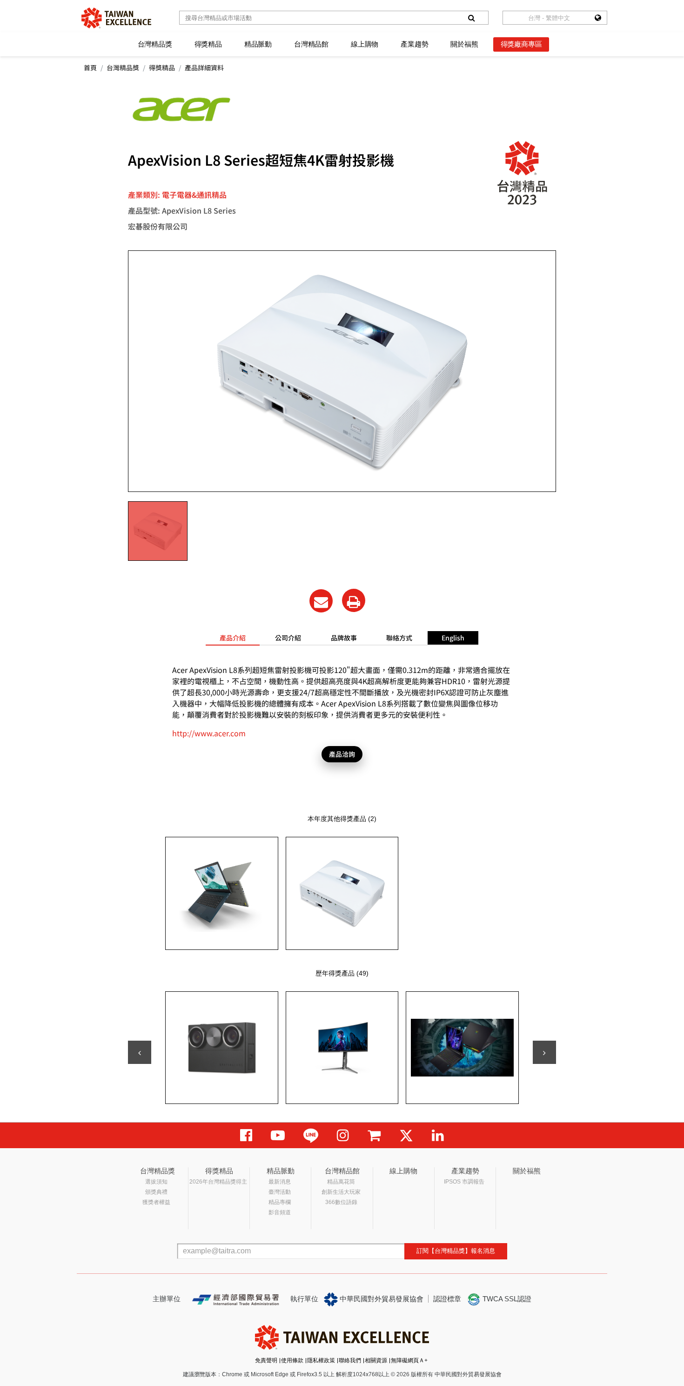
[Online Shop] (374, 1135)
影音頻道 (279, 1212)
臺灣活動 (279, 1192)
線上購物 (364, 44)
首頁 (90, 67)
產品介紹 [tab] (233, 637)
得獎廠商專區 (521, 44)
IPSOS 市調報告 (464, 1181)
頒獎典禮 (156, 1192)
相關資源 (376, 1360)
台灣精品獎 (155, 44)
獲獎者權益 (156, 1202)
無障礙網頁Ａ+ (409, 1360)
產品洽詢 (342, 754)
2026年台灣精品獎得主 (218, 1181)
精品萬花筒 (341, 1181)
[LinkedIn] (438, 1135)
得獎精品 (208, 44)
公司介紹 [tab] (288, 637)
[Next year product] (544, 1052)
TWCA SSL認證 (506, 1299)
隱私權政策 (321, 1360)
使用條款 (292, 1360)
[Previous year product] (139, 1052)
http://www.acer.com (209, 733)
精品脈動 (258, 44)
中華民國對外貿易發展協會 (380, 1299)
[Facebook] (246, 1135)
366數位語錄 (341, 1202)
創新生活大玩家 (341, 1192)
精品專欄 (279, 1202)
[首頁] (116, 17)
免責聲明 (266, 1360)
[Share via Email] (321, 600)
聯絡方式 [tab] (399, 637)
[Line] (310, 1135)
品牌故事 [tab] (344, 637)
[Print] (353, 600)
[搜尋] (471, 17)
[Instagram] (343, 1135)
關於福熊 (464, 44)
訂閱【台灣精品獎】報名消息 (455, 1250)
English (453, 637)
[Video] (278, 1135)
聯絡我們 (350, 1360)
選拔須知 (156, 1181)
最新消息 (279, 1181)
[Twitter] (406, 1135)
